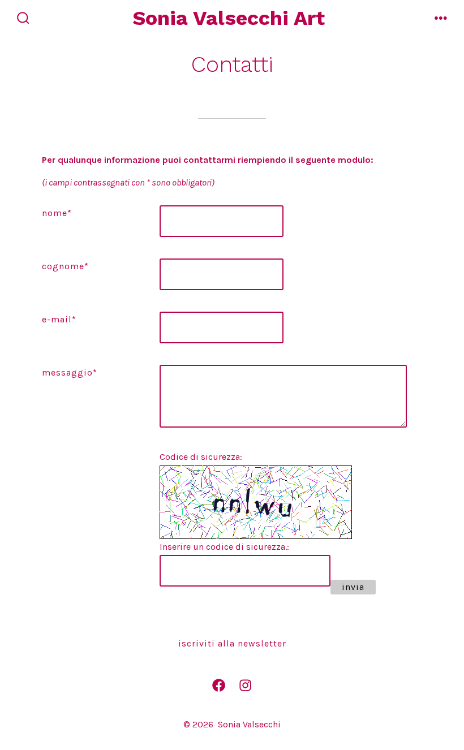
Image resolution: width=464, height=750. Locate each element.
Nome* (57, 213)
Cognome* (65, 266)
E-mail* (59, 319)
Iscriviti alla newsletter (232, 643)
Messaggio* (69, 372)
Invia (353, 586)
